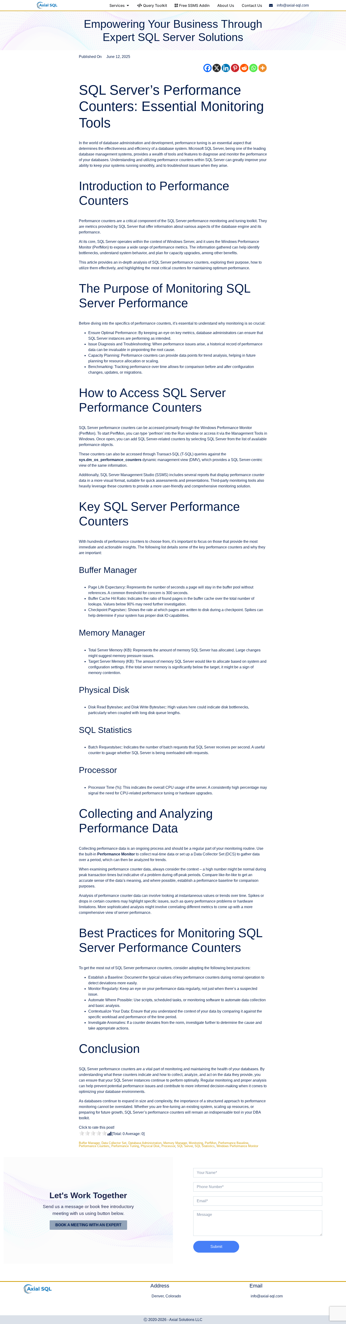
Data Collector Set (113, 1143)
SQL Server (185, 1146)
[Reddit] (244, 68)
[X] (217, 68)
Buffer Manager (89, 1143)
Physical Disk (150, 1146)
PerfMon (210, 1143)
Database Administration (144, 1143)
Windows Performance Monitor (237, 1146)
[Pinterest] (235, 68)
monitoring (196, 1143)
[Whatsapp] (253, 68)
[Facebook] (207, 68)
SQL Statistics (205, 1146)
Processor (168, 1146)
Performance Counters (94, 1146)
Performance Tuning (125, 1146)
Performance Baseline (233, 1143)
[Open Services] (128, 5)
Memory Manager (175, 1143)
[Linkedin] (226, 68)
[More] (262, 68)
